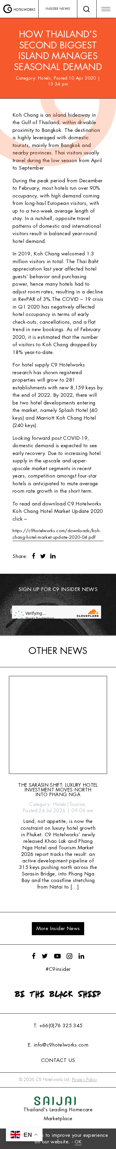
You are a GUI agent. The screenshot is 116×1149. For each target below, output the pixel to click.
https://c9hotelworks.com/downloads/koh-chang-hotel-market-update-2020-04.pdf (56, 534)
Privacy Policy (84, 1079)
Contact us (58, 1060)
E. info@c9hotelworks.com (58, 1044)
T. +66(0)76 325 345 (58, 1025)
